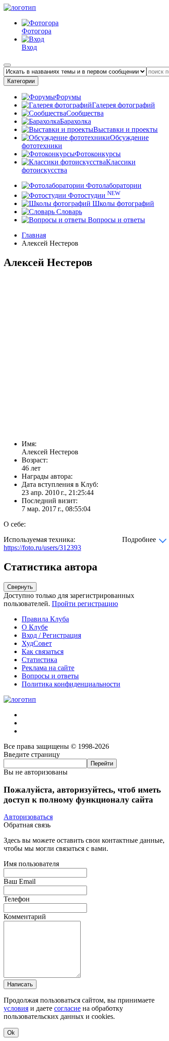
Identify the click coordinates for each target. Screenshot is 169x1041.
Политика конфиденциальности (71, 684)
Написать (20, 984)
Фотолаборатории (113, 185)
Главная (34, 235)
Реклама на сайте (48, 668)
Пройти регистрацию (85, 603)
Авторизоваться (28, 817)
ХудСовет (37, 643)
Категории (21, 81)
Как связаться (43, 651)
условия (16, 1008)
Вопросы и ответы (115, 220)
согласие (67, 1008)
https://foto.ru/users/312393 (42, 547)
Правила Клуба (45, 619)
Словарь (68, 211)
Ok (11, 1032)
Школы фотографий (122, 203)
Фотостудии (93, 195)
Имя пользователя (31, 864)
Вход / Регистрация (51, 635)
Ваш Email (20, 881)
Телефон (17, 899)
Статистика (39, 659)
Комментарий (25, 916)
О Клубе (35, 627)
